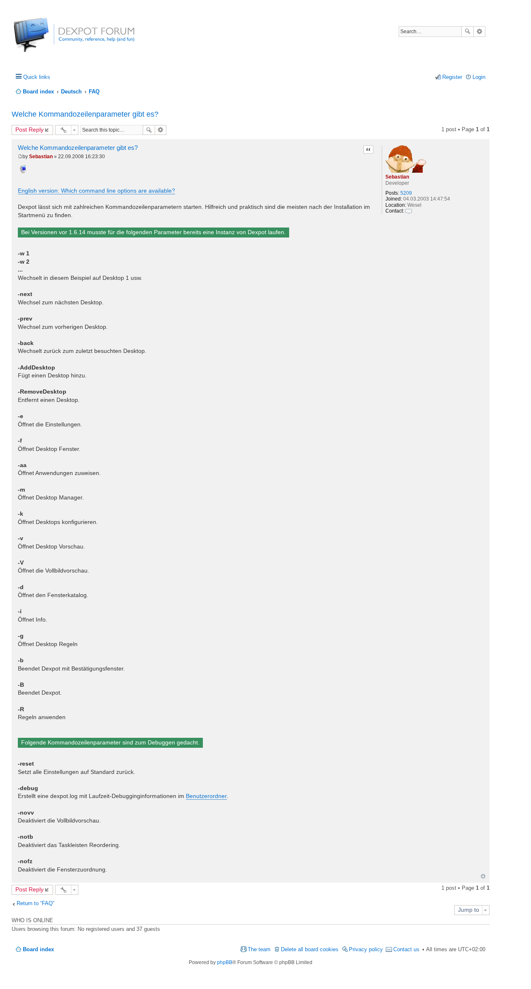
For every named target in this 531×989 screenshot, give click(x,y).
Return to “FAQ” (35, 903)
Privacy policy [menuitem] (366, 949)
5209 (406, 193)
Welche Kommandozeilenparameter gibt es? (85, 114)
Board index (38, 949)
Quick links (36, 77)
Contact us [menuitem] (406, 949)
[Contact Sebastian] (408, 211)
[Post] (20, 156)
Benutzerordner (206, 796)
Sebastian (397, 177)
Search (467, 32)
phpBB (224, 962)
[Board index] (45, 39)
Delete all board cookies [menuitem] (310, 949)
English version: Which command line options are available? (96, 190)
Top (483, 876)
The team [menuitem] (259, 949)
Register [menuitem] (452, 77)
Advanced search (479, 32)
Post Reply (29, 129)
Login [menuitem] (479, 77)
